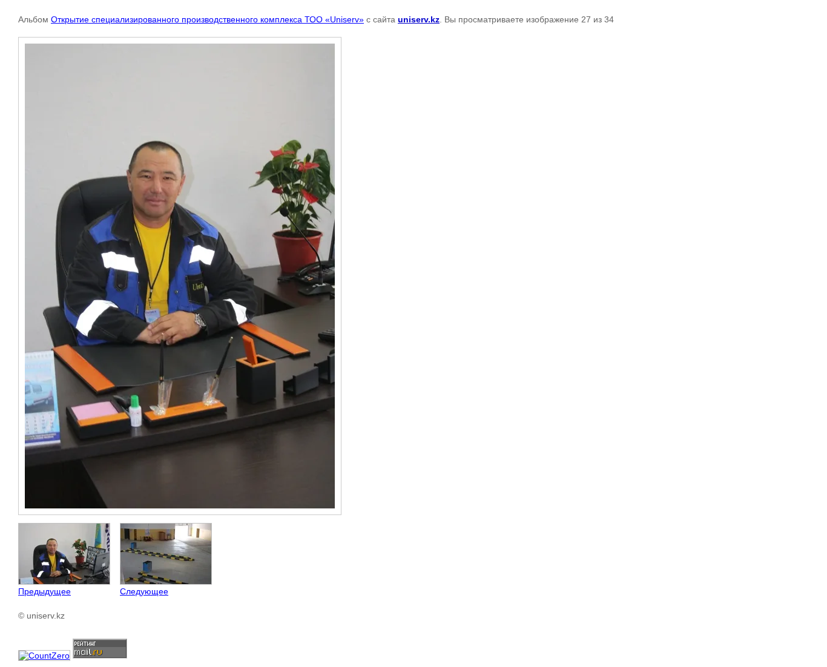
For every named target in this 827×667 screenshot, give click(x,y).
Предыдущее (44, 591)
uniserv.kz (419, 19)
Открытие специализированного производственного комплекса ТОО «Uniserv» (207, 19)
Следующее (144, 591)
